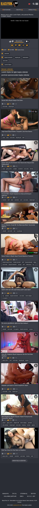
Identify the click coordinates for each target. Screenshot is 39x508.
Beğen (10, 41)
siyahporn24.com (17, 505)
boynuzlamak (28, 262)
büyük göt (17, 57)
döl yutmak (5, 425)
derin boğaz (29, 295)
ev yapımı (5, 298)
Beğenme (13, 41)
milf (23, 137)
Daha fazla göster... (19, 460)
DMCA (21, 496)
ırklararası (28, 264)
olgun (34, 262)
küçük (26, 360)
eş (33, 264)
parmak (30, 422)
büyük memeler (9, 57)
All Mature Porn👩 (33, 9)
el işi (10, 391)
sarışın (19, 264)
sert (21, 200)
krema (31, 168)
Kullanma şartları (10, 496)
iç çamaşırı (19, 231)
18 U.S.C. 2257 (31, 496)
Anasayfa (5, 493)
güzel (4, 422)
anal (4, 137)
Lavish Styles (8, 64)
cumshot (20, 168)
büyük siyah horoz (7, 262)
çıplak (33, 425)
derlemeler (25, 57)
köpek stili (16, 422)
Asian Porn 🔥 (19, 9)
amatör (15, 168)
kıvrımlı (4, 200)
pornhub (7, 53)
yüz (15, 231)
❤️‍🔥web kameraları (6, 9)
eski (32, 456)
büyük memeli (17, 262)
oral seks (5, 60)
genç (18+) (9, 168)
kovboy (24, 425)
